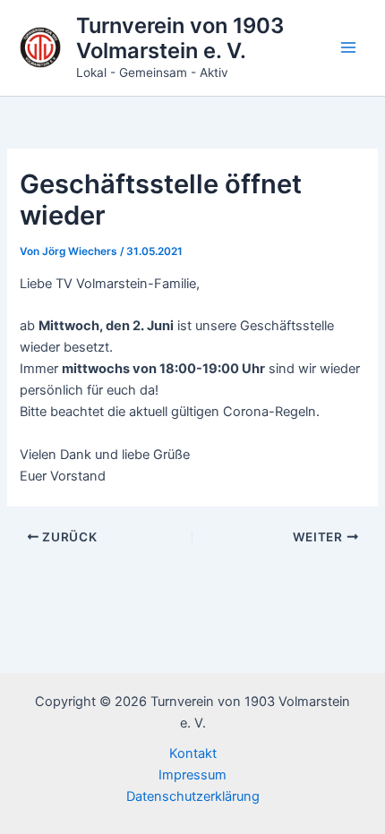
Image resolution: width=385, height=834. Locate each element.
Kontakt (193, 753)
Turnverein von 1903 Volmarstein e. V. (180, 38)
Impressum (192, 775)
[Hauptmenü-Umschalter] (348, 47)
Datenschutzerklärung (193, 796)
